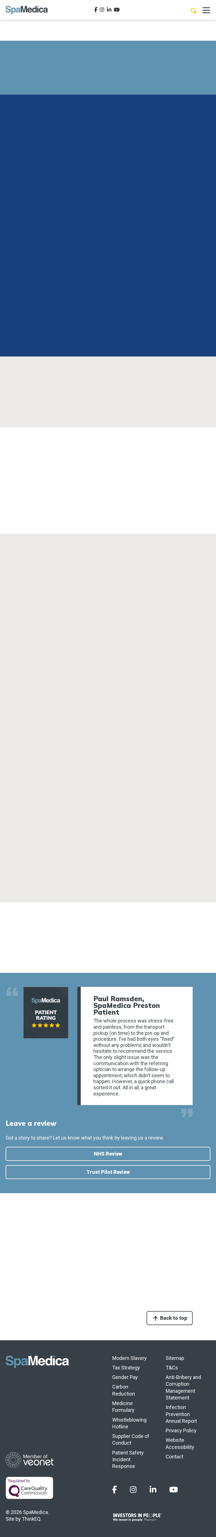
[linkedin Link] (109, 9)
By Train (21, 645)
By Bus (20, 619)
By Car (19, 592)
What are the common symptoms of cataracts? (86, 1260)
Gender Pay (125, 1377)
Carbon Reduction (123, 1390)
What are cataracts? (55, 1232)
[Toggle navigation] (206, 10)
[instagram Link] (102, 9)
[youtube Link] (117, 9)
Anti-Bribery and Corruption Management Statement (183, 1387)
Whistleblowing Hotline (129, 1423)
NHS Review (108, 1154)
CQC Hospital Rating (36, 671)
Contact (174, 1457)
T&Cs (172, 1368)
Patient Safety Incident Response (128, 1459)
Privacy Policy (181, 1430)
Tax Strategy (126, 1368)
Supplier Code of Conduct (130, 1439)
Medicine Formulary (123, 1406)
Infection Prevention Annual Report (181, 1414)
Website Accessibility (180, 1443)
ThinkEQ (31, 1519)
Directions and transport (41, 115)
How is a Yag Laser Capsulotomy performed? (84, 1287)
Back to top (173, 1318)
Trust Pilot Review (108, 1172)
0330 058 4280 (139, 81)
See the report (58, 867)
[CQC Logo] (56, 817)
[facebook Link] (95, 9)
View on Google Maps (108, 570)
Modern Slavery (129, 1358)
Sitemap (175, 1358)
